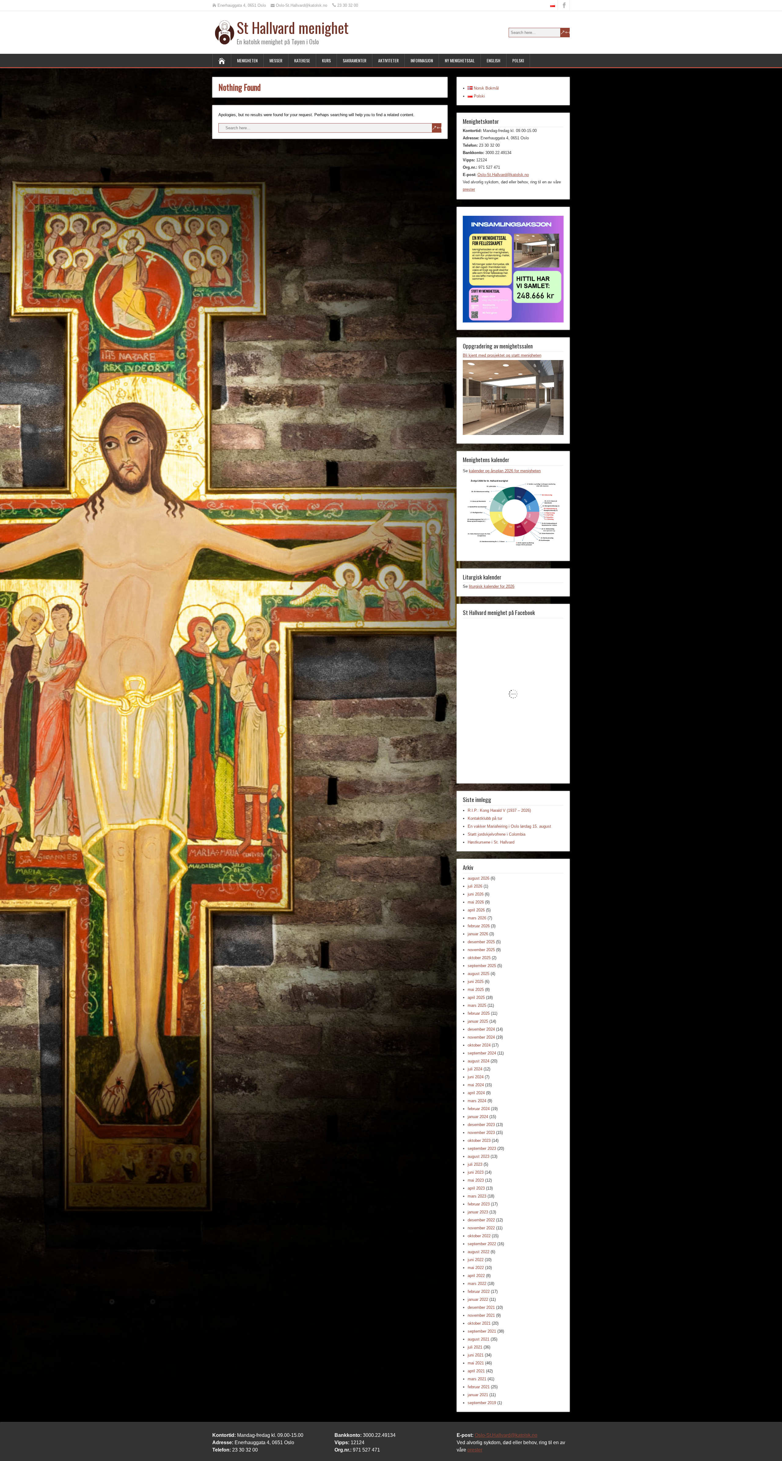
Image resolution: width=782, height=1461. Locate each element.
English (493, 60)
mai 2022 (476, 1267)
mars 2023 (477, 1196)
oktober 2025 (479, 957)
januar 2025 (478, 1021)
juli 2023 (475, 1164)
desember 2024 (481, 1029)
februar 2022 (479, 1291)
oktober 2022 (479, 1236)
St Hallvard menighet (293, 27)
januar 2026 (478, 934)
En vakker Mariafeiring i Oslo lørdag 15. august (509, 826)
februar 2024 (479, 1108)
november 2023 (481, 1132)
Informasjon (422, 60)
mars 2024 (477, 1101)
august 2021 (478, 1339)
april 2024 (476, 1093)
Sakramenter (354, 60)
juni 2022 (476, 1259)
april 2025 (476, 997)
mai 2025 (476, 989)
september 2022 (482, 1244)
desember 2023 (481, 1124)
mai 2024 (476, 1085)
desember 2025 (481, 942)
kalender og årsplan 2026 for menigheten (505, 471)
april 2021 (476, 1371)
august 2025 (478, 973)
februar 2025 (479, 1013)
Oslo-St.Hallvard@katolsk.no (503, 174)
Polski (518, 60)
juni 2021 (476, 1355)
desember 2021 (481, 1307)
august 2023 (478, 1156)
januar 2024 (478, 1116)
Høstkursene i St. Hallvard (491, 842)
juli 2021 (475, 1347)
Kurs (326, 60)
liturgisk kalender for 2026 (491, 586)
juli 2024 (475, 1069)
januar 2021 (478, 1395)
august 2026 (478, 878)
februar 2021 (479, 1387)
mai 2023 (476, 1180)
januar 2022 (478, 1299)
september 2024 (482, 1053)
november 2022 (481, 1228)
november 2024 (481, 1037)
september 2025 (482, 965)
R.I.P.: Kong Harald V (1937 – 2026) (499, 810)
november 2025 (481, 950)
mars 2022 (477, 1283)
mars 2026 (477, 918)
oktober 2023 (479, 1140)
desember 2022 (481, 1220)
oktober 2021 (479, 1323)
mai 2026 (476, 902)
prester (469, 189)
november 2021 (481, 1315)
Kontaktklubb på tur (485, 818)
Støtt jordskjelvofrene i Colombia (496, 834)
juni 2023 (476, 1172)
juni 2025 (476, 981)
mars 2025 (477, 1005)
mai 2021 (476, 1363)
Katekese (302, 60)
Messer (275, 60)
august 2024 (478, 1061)
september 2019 (482, 1402)
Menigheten (247, 60)
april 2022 (476, 1275)
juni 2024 (476, 1077)
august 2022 (478, 1251)
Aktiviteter (388, 60)
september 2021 (482, 1331)
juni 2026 (476, 894)
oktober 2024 (479, 1045)
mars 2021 (477, 1379)
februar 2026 (479, 926)
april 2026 (476, 910)
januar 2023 (478, 1212)
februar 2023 (479, 1204)
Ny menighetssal (460, 60)
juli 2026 (475, 886)
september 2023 (482, 1148)
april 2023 (476, 1188)
